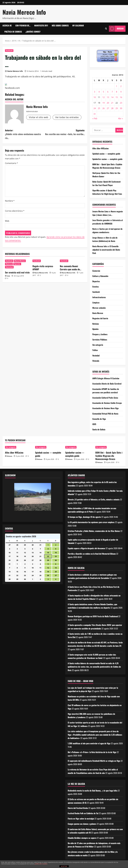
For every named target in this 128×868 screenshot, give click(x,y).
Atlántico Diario (76, 475)
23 (121, 102)
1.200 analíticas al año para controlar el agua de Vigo (89, 743)
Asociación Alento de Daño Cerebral (106, 383)
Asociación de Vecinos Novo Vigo (105, 408)
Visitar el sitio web (38, 117)
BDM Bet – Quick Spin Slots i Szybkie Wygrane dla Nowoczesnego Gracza (108, 455)
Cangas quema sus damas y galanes (82, 823)
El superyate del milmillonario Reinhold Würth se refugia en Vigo (94, 760)
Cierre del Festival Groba (78, 808)
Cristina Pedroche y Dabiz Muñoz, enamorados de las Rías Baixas (94, 530)
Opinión (17, 264)
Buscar (120, 28)
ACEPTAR (64, 866)
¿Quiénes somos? (33, 31)
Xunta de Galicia (98, 429)
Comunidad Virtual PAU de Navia (105, 413)
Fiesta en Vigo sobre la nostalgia (81, 818)
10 (95, 97)
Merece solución (99, 307)
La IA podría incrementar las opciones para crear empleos (91, 522)
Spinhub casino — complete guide (106, 153)
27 (108, 108)
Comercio (96, 270)
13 (108, 97)
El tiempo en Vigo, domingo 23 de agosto (84, 516)
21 (112, 102)
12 (103, 97)
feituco (9, 456)
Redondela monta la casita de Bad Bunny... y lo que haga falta (92, 790)
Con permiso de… (22, 25)
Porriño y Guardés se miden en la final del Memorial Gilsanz (92, 553)
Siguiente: (65, 132)
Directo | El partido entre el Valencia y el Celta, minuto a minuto (94, 499)
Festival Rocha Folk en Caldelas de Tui (83, 813)
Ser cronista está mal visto (17, 272)
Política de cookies (13, 31)
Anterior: (23, 134)
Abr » (120, 118)
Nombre (9, 200)
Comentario (11, 163)
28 (112, 108)
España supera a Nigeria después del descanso (86, 548)
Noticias (9, 264)
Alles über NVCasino (100, 148)
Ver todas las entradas (67, 117)
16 (121, 97)
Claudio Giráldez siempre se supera (82, 837)
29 (117, 108)
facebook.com (12, 87)
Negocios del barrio (100, 318)
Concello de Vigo (99, 418)
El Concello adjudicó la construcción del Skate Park (106, 250)
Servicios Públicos (99, 339)
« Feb (94, 118)
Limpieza (95, 302)
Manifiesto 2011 (41, 25)
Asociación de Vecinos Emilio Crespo (107, 402)
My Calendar (78, 25)
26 (103, 108)
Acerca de (7, 25)
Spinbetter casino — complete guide (107, 159)
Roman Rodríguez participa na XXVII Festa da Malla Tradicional (93, 616)
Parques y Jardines (100, 334)
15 (117, 97)
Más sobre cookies (60, 25)
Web (7, 221)
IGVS (94, 424)
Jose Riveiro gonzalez (101, 220)
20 (108, 102)
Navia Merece (20, 261)
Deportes (96, 281)
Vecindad (9, 267)
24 (95, 108)
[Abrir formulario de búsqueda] (106, 28)
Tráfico (95, 350)
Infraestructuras (99, 297)
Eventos (95, 286)
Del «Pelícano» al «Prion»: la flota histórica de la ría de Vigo (92, 752)
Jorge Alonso (97, 237)
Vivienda (95, 360)
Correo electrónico (14, 210)
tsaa (8, 276)
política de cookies (41, 864)
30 (121, 108)
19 (103, 102)
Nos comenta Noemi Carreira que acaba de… (70, 267)
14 (112, 97)
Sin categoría (97, 344)
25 (99, 108)
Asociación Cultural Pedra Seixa (105, 397)
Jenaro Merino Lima (100, 211)
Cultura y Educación (100, 276)
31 (95, 114)
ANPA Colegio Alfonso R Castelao (105, 378)
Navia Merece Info (24, 12)
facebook (9, 50)
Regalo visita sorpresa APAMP (42, 267)
